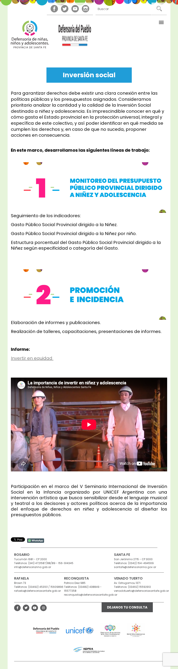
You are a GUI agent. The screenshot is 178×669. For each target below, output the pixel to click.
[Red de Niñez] (136, 630)
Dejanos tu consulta (127, 607)
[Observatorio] (110, 630)
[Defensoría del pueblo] (46, 630)
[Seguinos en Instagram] (85, 9)
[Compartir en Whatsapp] (35, 540)
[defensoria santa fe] (75, 36)
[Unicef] (80, 630)
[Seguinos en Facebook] (54, 9)
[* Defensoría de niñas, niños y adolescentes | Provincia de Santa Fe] (30, 34)
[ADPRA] (89, 650)
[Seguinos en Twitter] (65, 9)
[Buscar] (159, 9)
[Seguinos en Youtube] (75, 9)
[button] (161, 22)
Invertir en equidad (32, 358)
